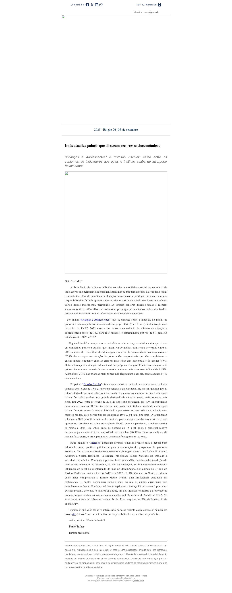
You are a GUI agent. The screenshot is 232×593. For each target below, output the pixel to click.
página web (153, 12)
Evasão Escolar (92, 384)
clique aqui (139, 581)
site (74, 514)
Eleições (95, 442)
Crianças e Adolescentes (95, 319)
